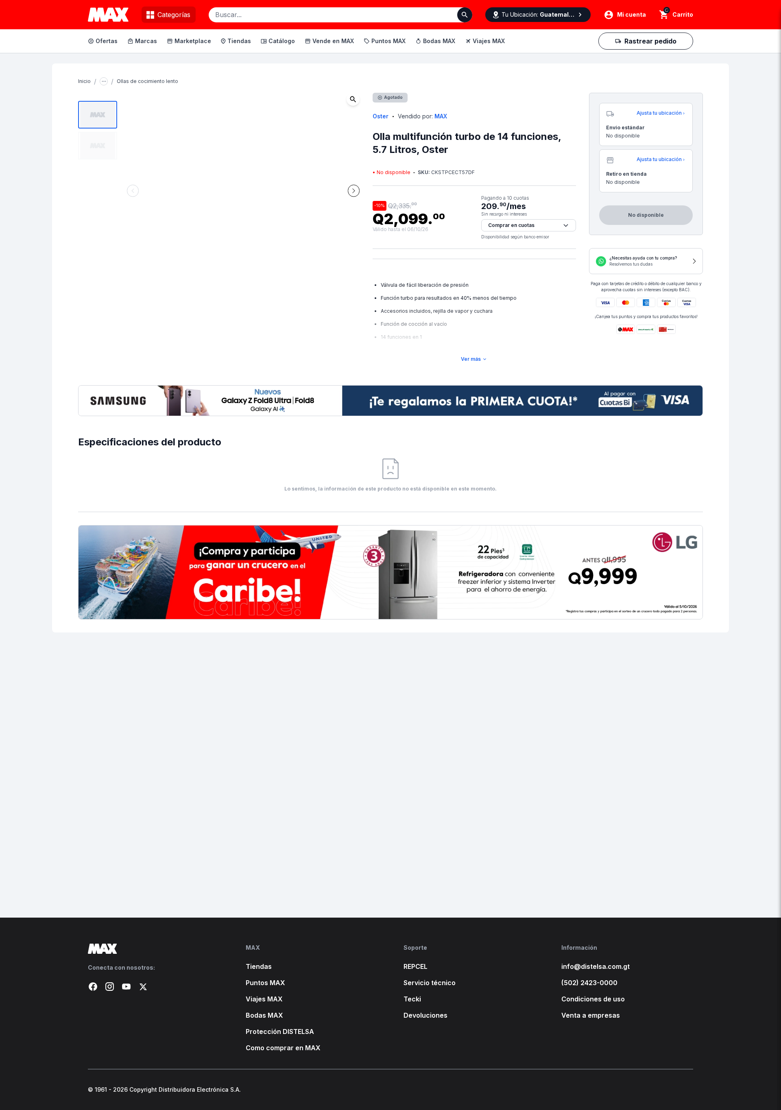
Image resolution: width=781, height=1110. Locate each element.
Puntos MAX (388, 40)
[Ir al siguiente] (354, 191)
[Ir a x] (143, 986)
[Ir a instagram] (110, 986)
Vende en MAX (333, 40)
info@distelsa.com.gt (595, 966)
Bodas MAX (439, 40)
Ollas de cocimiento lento (147, 81)
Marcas (146, 40)
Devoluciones (425, 1015)
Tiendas (239, 40)
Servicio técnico (430, 983)
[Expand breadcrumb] (104, 81)
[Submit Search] (464, 14)
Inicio (84, 81)
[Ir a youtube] (126, 986)
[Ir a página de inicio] (154, 949)
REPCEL (416, 966)
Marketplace (193, 40)
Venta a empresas (590, 1015)
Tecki (412, 999)
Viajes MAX (489, 40)
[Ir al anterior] (133, 191)
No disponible (703, 56)
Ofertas (107, 40)
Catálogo (281, 40)
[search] (664, 14)
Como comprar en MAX (283, 1048)
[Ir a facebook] (93, 986)
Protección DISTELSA (280, 1031)
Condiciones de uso (593, 999)
